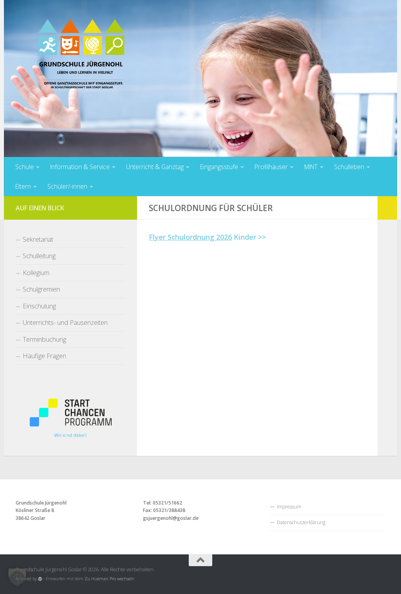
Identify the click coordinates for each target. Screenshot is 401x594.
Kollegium (36, 272)
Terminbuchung (44, 339)
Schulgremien (41, 288)
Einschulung (39, 305)
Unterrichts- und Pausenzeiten (65, 322)
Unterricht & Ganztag (155, 166)
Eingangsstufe (219, 166)
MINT (311, 166)
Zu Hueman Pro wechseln (109, 578)
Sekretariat (38, 239)
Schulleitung (39, 255)
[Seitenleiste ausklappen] (387, 208)
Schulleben (349, 166)
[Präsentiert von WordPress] (40, 579)
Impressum (289, 506)
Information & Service (80, 166)
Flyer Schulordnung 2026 (190, 237)
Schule (24, 166)
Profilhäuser (271, 166)
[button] (17, 576)
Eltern (23, 186)
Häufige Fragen (44, 355)
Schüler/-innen (67, 186)
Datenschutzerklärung (301, 522)
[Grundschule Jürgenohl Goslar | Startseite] (81, 59)
